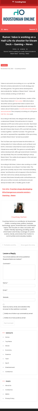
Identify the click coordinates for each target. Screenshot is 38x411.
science (4, 65)
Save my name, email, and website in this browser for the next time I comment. (16, 308)
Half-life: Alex (5, 114)
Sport (7, 363)
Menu (6, 29)
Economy (8, 350)
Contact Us (9, 372)
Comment (7, 264)
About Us (8, 385)
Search (32, 29)
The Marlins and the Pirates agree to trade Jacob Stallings (11, 245)
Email (5, 290)
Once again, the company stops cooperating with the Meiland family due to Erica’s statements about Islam (29, 245)
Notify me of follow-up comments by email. (19, 313)
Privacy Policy (9, 398)
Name (5, 283)
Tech (7, 359)
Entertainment (10, 367)
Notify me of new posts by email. (15, 318)
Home (7, 337)
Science (8, 354)
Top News (8, 341)
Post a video (19, 101)
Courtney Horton (20, 69)
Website (5, 297)
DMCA (7, 394)
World (7, 346)
